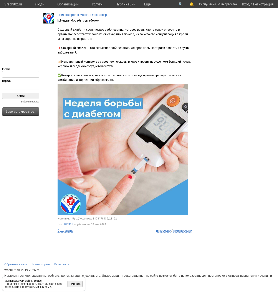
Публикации (125, 4)
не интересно (182, 230)
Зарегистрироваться (21, 111)
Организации (68, 4)
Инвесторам (41, 264)
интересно (163, 230)
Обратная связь (15, 264)
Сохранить (65, 230)
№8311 (68, 224)
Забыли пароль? (30, 101)
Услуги (97, 4)
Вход (246, 4)
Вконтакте (61, 264)
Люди (39, 4)
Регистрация (263, 4)
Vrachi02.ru (13, 4)
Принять (75, 284)
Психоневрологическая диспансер (82, 15)
